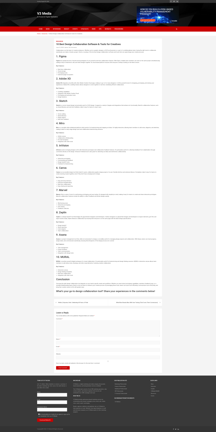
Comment (59, 319)
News (152, 384)
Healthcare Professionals (121, 388)
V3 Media (44, 14)
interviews (57, 29)
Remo (94, 29)
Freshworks (118, 29)
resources (59, 41)
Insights (153, 388)
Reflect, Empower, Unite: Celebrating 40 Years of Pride (73, 302)
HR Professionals (119, 391)
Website (58, 354)
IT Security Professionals (121, 393)
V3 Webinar (117, 401)
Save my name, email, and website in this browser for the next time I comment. (78, 363)
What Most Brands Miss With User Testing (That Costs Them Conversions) (137, 302)
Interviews (153, 386)
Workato (108, 29)
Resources (153, 393)
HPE (100, 29)
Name (58, 339)
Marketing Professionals (121, 384)
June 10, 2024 (60, 47)
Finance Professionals (120, 386)
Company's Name (42, 407)
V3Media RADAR (155, 391)
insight (66, 29)
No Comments (73, 47)
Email (58, 346)
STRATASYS (85, 29)
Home (41, 29)
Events (75, 29)
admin (66, 47)
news (48, 29)
